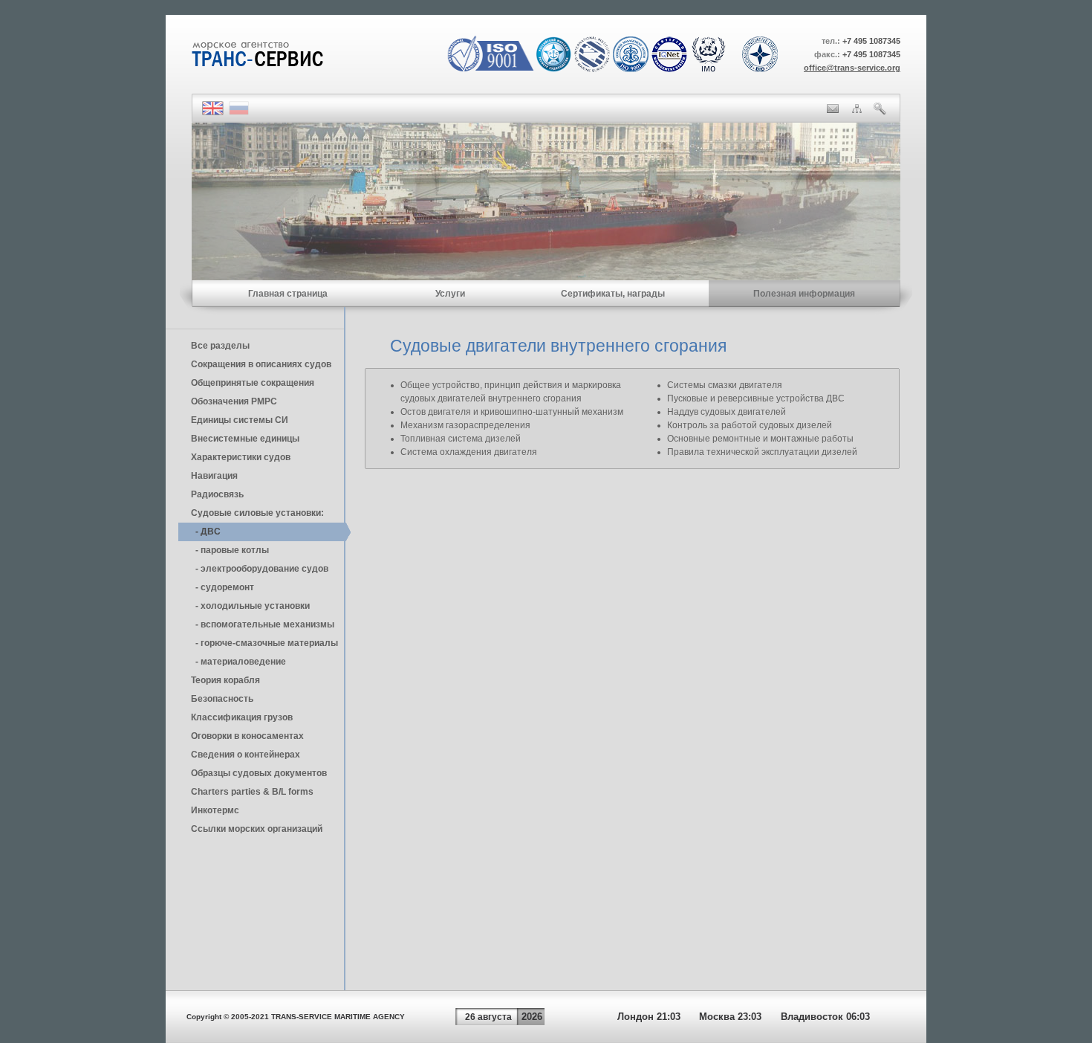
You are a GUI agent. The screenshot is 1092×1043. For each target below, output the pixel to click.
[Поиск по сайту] (880, 111)
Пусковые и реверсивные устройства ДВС (756, 398)
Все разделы (220, 345)
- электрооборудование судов (259, 569)
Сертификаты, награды (613, 293)
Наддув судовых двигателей (726, 412)
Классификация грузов (242, 717)
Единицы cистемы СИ (239, 420)
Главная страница (288, 293)
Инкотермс (215, 810)
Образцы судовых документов (259, 773)
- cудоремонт (222, 587)
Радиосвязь (217, 494)
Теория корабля (225, 680)
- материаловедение (238, 661)
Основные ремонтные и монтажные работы (760, 438)
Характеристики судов (240, 457)
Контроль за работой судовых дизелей (749, 425)
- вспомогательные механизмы (262, 624)
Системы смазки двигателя (724, 385)
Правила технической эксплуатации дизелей (762, 452)
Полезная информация (804, 293)
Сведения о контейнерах (245, 754)
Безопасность (222, 699)
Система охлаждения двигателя (468, 452)
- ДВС (206, 531)
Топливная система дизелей (460, 438)
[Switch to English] (213, 112)
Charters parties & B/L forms (252, 792)
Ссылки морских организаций (256, 829)
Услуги (450, 293)
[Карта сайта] (857, 110)
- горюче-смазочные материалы (264, 643)
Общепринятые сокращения (252, 383)
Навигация (214, 476)
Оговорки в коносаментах (247, 736)
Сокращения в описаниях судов (261, 364)
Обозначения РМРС (234, 401)
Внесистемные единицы (245, 438)
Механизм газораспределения (465, 425)
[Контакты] (833, 110)
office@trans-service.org (852, 67)
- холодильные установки (250, 606)
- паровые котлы (230, 550)
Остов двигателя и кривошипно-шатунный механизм (511, 412)
